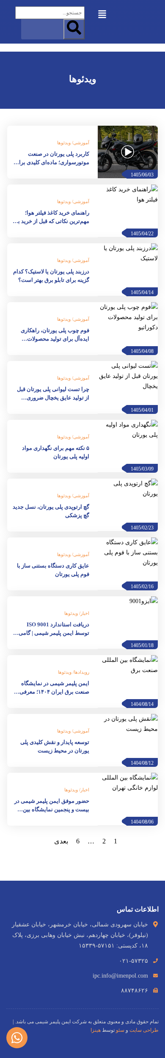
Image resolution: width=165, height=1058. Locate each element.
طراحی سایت (144, 1030)
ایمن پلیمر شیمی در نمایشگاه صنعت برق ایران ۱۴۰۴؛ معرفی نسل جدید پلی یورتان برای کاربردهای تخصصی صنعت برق (54, 688)
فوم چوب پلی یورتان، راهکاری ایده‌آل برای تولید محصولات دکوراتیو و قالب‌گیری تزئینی (55, 335)
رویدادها (81, 672)
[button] (102, 13)
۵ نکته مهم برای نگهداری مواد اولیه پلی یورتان (55, 452)
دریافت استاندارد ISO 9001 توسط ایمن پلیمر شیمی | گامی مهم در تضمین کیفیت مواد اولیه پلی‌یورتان (53, 629)
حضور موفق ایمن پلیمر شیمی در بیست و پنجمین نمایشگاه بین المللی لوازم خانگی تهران (51, 806)
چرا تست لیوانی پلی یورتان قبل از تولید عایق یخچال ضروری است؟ (53, 394)
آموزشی (81, 142)
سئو (120, 1030)
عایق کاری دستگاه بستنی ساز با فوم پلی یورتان (53, 569)
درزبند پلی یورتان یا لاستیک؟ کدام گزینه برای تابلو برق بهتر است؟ (51, 275)
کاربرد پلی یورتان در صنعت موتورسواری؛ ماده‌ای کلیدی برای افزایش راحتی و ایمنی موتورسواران (52, 159)
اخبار (84, 613)
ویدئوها (64, 142)
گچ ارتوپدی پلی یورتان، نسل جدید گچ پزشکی (51, 511)
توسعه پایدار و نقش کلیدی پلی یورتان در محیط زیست (54, 746)
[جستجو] (74, 29)
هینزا (96, 1030)
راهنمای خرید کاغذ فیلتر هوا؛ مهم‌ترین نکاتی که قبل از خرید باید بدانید (50, 217)
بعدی (61, 841)
